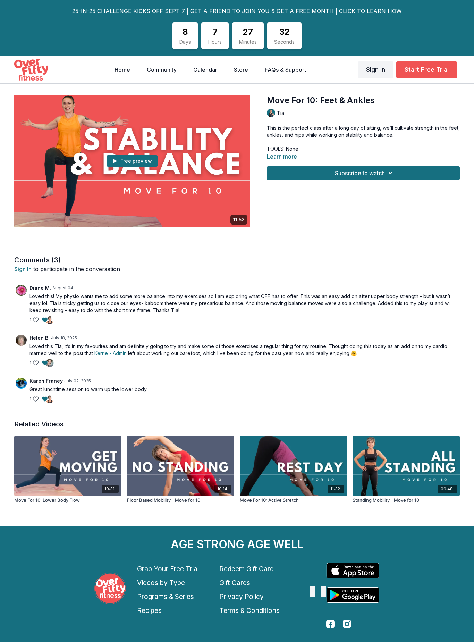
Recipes (149, 610)
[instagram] (347, 624)
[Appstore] (353, 570)
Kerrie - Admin (110, 353)
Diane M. (40, 288)
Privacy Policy (241, 596)
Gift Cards (234, 582)
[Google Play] (353, 595)
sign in (23, 268)
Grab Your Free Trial (168, 569)
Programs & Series (165, 596)
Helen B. (39, 338)
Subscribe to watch (360, 173)
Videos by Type (161, 582)
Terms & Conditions (249, 610)
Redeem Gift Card (246, 569)
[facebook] (330, 624)
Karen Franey (46, 381)
